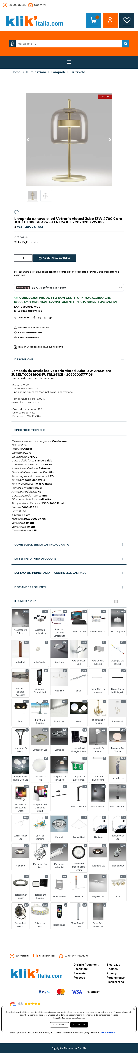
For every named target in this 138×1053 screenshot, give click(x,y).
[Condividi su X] (45, 318)
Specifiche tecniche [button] (29, 430)
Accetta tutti (79, 1025)
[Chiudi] (116, 601)
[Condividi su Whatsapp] (39, 317)
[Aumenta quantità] (29, 258)
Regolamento (116, 977)
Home (16, 72)
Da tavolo (77, 72)
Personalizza (59, 1025)
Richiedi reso (115, 982)
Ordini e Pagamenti (86, 964)
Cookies (112, 969)
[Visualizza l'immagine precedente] (110, 139)
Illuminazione (36, 72)
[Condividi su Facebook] (34, 317)
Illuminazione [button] (25, 601)
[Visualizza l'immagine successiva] (28, 139)
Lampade (58, 72)
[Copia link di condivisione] (50, 317)
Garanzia (79, 973)
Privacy (112, 973)
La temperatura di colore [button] (35, 558)
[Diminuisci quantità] (16, 258)
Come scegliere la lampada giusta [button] (41, 544)
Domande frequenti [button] (30, 587)
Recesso (79, 977)
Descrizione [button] (23, 359)
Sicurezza (113, 964)
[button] (12, 43)
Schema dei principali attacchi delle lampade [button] (50, 572)
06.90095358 (108, 1032)
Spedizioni (80, 969)
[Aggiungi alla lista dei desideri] (16, 213)
